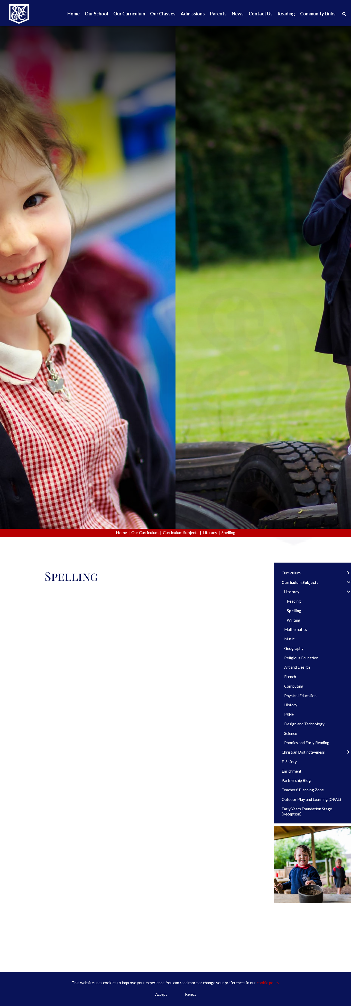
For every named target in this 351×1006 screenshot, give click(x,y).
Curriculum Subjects (180, 532)
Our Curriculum (145, 532)
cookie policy (268, 982)
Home (121, 532)
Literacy (210, 532)
